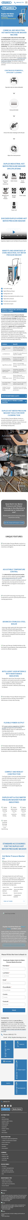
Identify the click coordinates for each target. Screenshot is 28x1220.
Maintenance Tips (6, 1178)
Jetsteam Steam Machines (7, 1182)
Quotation (4, 1146)
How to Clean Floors (6, 1142)
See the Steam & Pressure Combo (14, 523)
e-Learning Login (5, 1158)
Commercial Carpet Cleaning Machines (9, 1138)
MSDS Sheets (4, 1160)
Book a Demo (17, 1109)
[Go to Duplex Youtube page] (11, 1105)
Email (4, 980)
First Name (6, 965)
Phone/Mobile (6, 987)
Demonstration (5, 1148)
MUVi (3, 1174)
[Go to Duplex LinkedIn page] (8, 1105)
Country (5, 994)
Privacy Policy (5, 1154)
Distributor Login (5, 1156)
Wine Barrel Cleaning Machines (8, 1172)
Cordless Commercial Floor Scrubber (9, 1140)
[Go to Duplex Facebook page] (2, 1105)
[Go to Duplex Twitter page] (5, 1105)
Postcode (5, 1001)
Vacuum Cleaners (5, 1185)
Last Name (6, 973)
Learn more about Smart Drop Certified (14, 945)
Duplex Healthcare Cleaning (7, 1170)
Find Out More (8, 901)
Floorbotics (4, 1166)
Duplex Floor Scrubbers (6, 1180)
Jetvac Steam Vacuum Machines (8, 1184)
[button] (14, 232)
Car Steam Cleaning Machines (8, 1168)
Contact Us (5, 1109)
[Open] (26, 2)
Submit (14, 1010)
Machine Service (5, 1144)
